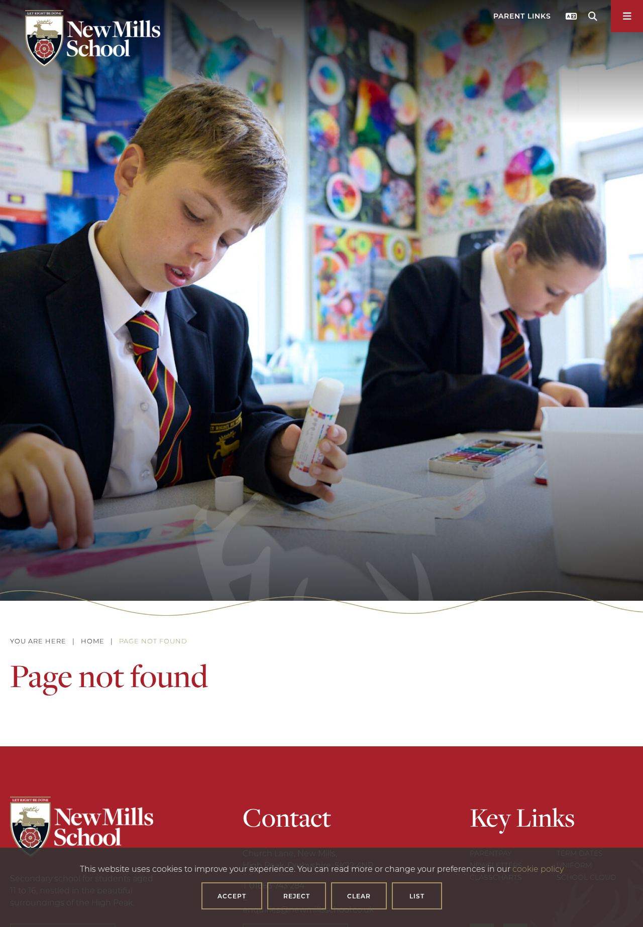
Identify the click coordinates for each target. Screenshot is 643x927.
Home (92, 641)
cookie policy (538, 868)
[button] (523, 19)
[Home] (92, 38)
